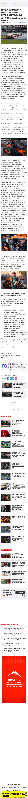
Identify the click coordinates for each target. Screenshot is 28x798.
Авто (5, 375)
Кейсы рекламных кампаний (14, 790)
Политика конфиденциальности (10, 787)
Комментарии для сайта (10, 410)
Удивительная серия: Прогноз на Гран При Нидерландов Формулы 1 (18, 581)
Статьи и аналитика (6, 549)
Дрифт (9, 375)
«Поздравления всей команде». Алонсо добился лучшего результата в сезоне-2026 (14, 650)
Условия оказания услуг (14, 784)
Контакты (23, 787)
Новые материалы (6, 416)
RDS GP (14, 375)
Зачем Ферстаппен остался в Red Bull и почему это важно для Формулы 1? (19, 573)
